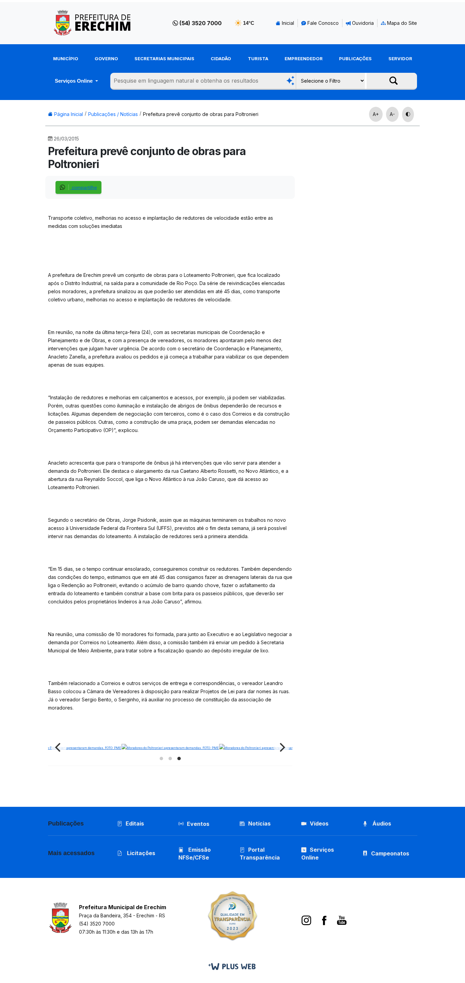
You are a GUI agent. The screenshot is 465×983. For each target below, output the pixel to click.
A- (392, 114)
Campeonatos (390, 853)
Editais (135, 823)
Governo (106, 58)
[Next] (281, 747)
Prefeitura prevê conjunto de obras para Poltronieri (200, 114)
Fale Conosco (322, 23)
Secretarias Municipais (164, 58)
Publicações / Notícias (113, 114)
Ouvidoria (362, 23)
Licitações (140, 853)
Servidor (400, 58)
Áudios (381, 823)
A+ (376, 114)
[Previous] (58, 747)
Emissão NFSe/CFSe (194, 853)
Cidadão (221, 58)
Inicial (287, 23)
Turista (258, 58)
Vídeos (319, 823)
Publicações (355, 58)
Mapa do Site (401, 23)
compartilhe (83, 187)
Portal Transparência (260, 853)
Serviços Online (74, 81)
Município (65, 58)
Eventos (198, 823)
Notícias (259, 823)
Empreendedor (304, 58)
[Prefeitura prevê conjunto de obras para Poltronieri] (268, 747)
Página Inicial (68, 114)
